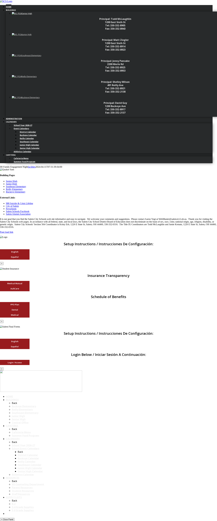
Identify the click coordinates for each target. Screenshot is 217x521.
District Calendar (28, 455)
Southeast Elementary (16, 186)
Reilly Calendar (27, 461)
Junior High (11, 184)
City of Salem (12, 206)
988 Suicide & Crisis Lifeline (19, 203)
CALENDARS (13, 438)
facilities (32, 167)
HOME (9, 396)
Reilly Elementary (14, 189)
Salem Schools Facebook (17, 211)
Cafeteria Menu (21, 432)
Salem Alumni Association (18, 214)
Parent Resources (22, 487)
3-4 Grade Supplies (23, 507)
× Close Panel (7, 519)
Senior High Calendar (30, 471)
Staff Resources (21, 494)
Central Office (20, 422)
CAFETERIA (12, 425)
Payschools (11, 208)
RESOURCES (12, 477)
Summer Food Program (25, 435)
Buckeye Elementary (15, 192)
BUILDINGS (12, 399)
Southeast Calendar (29, 464)
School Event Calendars (25, 448)
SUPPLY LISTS (14, 497)
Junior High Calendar (30, 468)
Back (14, 403)
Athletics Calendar (23, 474)
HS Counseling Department (28, 484)
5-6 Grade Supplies (23, 510)
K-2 (14, 503)
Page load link (6, 232)
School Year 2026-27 (23, 445)
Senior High (11, 181)
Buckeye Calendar (28, 458)
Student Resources (23, 490)
